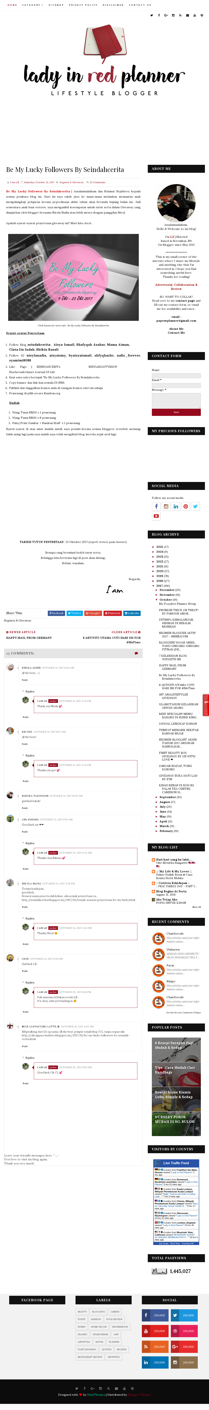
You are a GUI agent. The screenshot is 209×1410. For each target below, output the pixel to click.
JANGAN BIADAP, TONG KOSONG (175, 767)
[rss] (180, 15)
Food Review (114, 1319)
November (168, 595)
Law (116, 1334)
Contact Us (140, 5)
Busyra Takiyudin (35, 795)
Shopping (114, 1357)
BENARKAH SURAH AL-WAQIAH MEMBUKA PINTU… (175, 1236)
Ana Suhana (30, 819)
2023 (160, 556)
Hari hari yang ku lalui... (173, 859)
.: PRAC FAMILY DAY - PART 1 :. (176, 886)
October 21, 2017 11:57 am (50, 731)
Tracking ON (187, 1243)
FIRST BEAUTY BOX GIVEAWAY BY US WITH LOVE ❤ (177, 756)
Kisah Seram (100, 1334)
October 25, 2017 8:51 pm (75, 992)
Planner (114, 1341)
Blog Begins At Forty (171, 891)
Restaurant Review (90, 1357)
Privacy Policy (83, 5)
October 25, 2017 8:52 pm (75, 1067)
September (168, 797)
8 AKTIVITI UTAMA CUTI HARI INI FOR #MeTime (177, 686)
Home (12, 5)
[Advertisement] (104, 130)
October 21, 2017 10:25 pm (66, 795)
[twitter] (152, 15)
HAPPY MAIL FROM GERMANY (172, 667)
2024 (160, 552)
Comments (97, 182)
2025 (160, 547)
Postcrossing (87, 1349)
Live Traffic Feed (176, 1163)
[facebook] (159, 15)
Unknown (173, 949)
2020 (160, 571)
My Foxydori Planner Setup (177, 604)
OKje (25, 958)
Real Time (175, 1243)
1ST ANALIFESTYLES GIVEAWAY (173, 696)
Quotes (106, 1349)
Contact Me (176, 333)
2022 (160, 561)
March (165, 826)
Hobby (82, 1326)
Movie (99, 1341)
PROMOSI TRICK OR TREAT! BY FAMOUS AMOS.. (178, 611)
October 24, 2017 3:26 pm (58, 883)
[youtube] (195, 15)
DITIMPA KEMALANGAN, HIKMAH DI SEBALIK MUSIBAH (176, 623)
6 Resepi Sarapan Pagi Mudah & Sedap (174, 1045)
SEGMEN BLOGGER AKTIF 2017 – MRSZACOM (177, 634)
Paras (170, 965)
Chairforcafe (175, 933)
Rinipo (171, 981)
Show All (196, 907)
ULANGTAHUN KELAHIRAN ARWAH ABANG (178, 706)
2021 (160, 566)
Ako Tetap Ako (166, 899)
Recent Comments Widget (188, 1012)
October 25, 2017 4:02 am (77, 1026)
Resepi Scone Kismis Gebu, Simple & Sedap (174, 1094)
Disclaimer (113, 5)
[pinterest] (202, 15)
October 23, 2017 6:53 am (56, 819)
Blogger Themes (139, 1395)
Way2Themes (96, 1395)
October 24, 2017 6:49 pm (46, 958)
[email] (188, 15)
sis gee (27, 731)
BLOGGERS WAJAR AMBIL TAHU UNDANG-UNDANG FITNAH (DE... (179, 646)
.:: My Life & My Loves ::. (174, 871)
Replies (30, 691)
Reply (25, 680)
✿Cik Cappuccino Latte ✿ (41, 1026)
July (163, 807)
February (167, 831)
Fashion (96, 1319)
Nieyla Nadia (31, 883)
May (163, 816)
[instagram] (173, 15)
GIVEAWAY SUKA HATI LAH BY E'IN (178, 777)
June (163, 811)
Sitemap (56, 5)
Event (82, 1319)
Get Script (163, 1243)
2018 (160, 581)
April (164, 821)
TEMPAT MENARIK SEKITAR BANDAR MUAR (179, 731)
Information (120, 1326)
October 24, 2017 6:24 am (75, 852)
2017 (160, 586)
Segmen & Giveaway (71, 182)
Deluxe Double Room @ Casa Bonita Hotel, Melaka (174, 876)
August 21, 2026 (166, 894)
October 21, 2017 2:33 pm (75, 700)
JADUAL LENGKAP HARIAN (178, 723)
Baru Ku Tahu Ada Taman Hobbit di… (176, 1204)
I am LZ (42, 700)
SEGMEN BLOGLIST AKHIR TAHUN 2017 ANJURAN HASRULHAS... (178, 743)
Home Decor (99, 1326)
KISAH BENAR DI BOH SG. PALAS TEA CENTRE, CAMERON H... (177, 788)
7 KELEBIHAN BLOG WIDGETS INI (173, 657)
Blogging (98, 1311)
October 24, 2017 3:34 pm (75, 927)
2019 (160, 576)
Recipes (122, 1349)
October (166, 599)
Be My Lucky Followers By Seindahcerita (177, 676)
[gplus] (166, 15)
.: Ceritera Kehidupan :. (173, 883)
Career (114, 1311)
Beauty (82, 1311)
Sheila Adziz (31, 667)
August (165, 802)
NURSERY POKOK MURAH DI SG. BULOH (175, 1119)
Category (31, 5)
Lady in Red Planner (182, 1172)
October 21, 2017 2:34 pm (75, 764)
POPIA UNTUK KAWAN (171, 903)
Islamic (82, 1334)
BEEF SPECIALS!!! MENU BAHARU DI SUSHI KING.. (178, 715)
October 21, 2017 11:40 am (58, 667)
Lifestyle (84, 1341)
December (167, 590)
